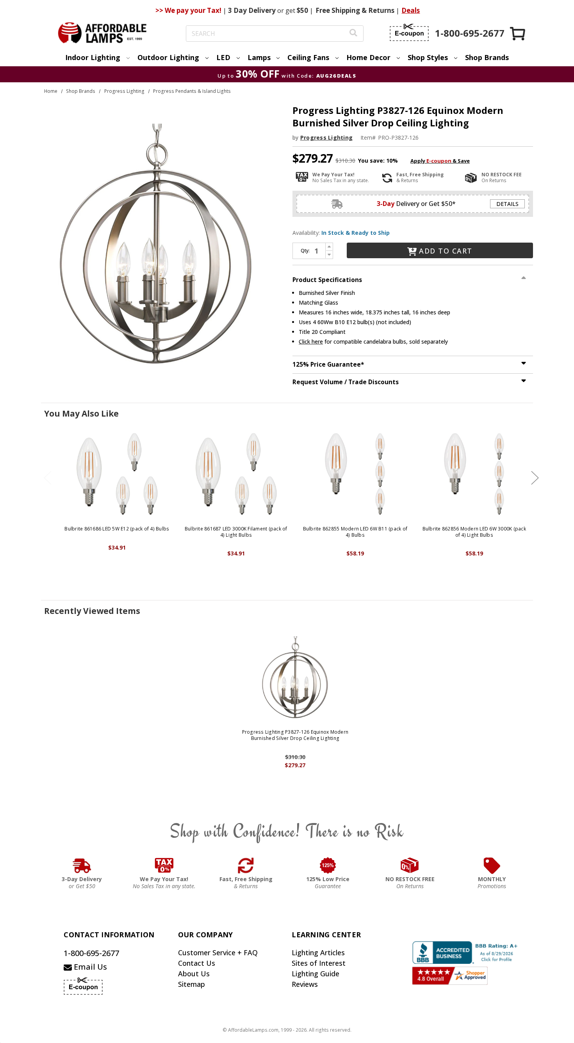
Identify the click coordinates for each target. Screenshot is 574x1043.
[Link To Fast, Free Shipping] (246, 865)
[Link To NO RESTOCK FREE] (410, 865)
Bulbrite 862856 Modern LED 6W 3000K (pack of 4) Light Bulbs (474, 532)
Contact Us (196, 963)
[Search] (353, 33)
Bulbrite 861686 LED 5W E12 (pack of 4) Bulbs (116, 529)
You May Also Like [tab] (81, 413)
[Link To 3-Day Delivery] (82, 865)
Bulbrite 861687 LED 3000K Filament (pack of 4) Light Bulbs (236, 532)
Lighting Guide (315, 973)
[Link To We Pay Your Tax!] (164, 865)
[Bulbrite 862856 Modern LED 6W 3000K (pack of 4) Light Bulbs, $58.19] (474, 474)
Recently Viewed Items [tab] (92, 610)
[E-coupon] (409, 32)
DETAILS (507, 204)
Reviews (305, 984)
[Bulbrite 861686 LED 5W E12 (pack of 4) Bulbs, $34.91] (116, 474)
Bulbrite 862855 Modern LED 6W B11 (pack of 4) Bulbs (355, 532)
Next (535, 478)
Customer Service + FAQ (218, 952)
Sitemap (191, 984)
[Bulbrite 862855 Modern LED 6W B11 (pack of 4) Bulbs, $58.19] (355, 474)
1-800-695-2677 (91, 953)
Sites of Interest (319, 963)
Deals (410, 10)
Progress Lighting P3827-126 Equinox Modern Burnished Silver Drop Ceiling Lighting (295, 735)
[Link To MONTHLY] (492, 865)
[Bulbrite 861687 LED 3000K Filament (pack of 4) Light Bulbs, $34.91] (236, 474)
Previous (47, 478)
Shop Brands (487, 57)
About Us (194, 973)
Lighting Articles (318, 952)
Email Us (89, 966)
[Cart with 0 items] (518, 33)
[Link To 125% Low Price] (328, 865)
